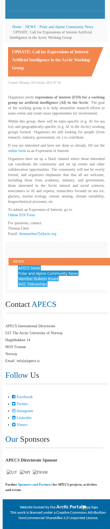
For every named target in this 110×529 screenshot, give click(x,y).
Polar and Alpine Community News (66, 27)
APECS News (29, 268)
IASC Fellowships (32, 284)
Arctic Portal (69, 507)
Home (16, 27)
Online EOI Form (21, 215)
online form (17, 151)
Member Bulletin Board (38, 278)
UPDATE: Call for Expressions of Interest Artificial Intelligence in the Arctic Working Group (51, 60)
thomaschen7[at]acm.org (37, 234)
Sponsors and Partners (35, 484)
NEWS (30, 27)
